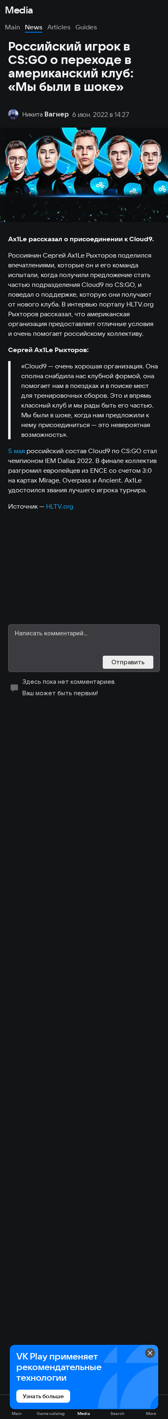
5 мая (16, 451)
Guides (86, 27)
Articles (59, 27)
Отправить (128, 662)
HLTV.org (59, 506)
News (33, 27)
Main (12, 27)
